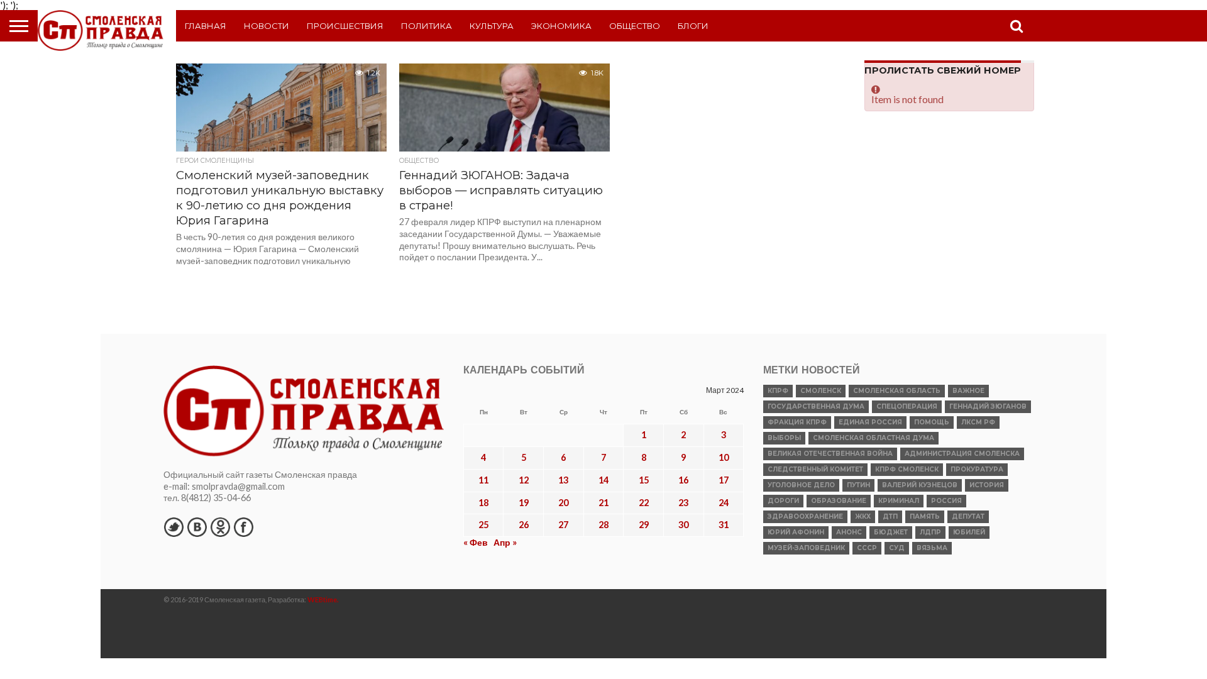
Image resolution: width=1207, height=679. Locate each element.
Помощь (931, 422)
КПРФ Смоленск (907, 469)
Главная (205, 26)
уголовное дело (801, 485)
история (986, 485)
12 (524, 480)
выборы (784, 438)
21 (603, 502)
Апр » (505, 542)
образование (838, 501)
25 (483, 524)
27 (563, 524)
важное (968, 391)
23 (683, 502)
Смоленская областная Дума (873, 438)
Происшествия (345, 26)
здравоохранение (805, 516)
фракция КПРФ (797, 422)
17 (724, 480)
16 (683, 480)
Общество (634, 26)
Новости (266, 26)
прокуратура (977, 469)
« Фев (475, 542)
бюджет (891, 532)
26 (524, 524)
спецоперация (906, 406)
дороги (783, 501)
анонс (849, 532)
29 (644, 524)
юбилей (969, 532)
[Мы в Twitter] (173, 527)
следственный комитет (815, 469)
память (925, 516)
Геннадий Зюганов (988, 406)
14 (603, 480)
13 (563, 480)
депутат (968, 516)
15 (644, 480)
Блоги (693, 26)
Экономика (561, 26)
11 (483, 480)
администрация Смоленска (962, 454)
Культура (492, 26)
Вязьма (932, 548)
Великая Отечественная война (830, 454)
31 (724, 524)
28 (603, 524)
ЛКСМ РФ (978, 422)
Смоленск (820, 391)
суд (897, 548)
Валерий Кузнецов (919, 485)
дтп (890, 516)
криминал (898, 501)
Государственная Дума (816, 406)
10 (724, 457)
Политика (426, 26)
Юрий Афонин (796, 532)
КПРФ (778, 391)
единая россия (870, 422)
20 (563, 502)
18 (483, 502)
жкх (863, 516)
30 (683, 524)
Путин (858, 485)
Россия (946, 501)
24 (724, 502)
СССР (867, 548)
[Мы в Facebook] (243, 527)
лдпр (930, 532)
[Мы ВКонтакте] (197, 527)
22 (644, 502)
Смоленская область (896, 391)
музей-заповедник (806, 548)
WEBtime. (323, 599)
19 (524, 502)
